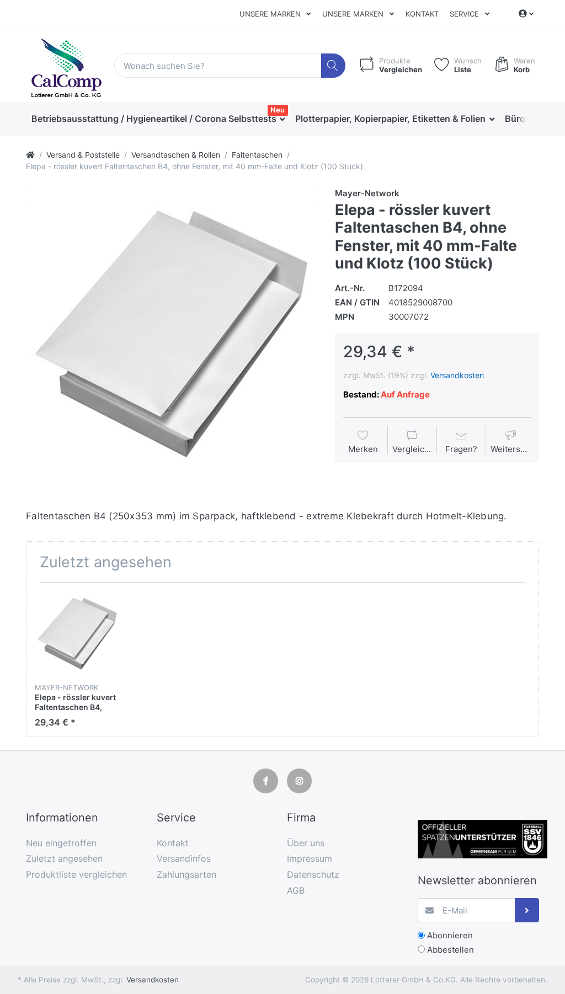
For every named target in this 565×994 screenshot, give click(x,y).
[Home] (30, 154)
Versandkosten (457, 375)
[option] (172, 333)
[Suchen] (333, 65)
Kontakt (422, 13)
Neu (277, 109)
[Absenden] (527, 910)
